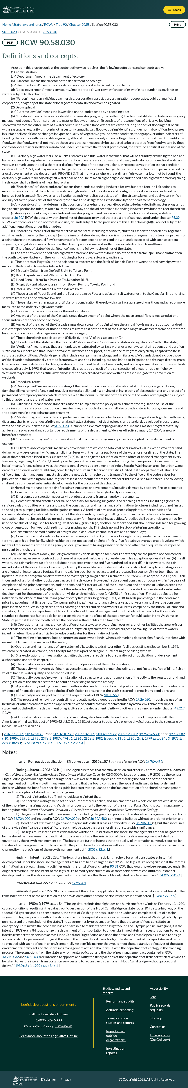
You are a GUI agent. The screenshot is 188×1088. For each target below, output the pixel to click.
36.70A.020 (22, 818)
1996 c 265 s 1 (149, 734)
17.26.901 (79, 883)
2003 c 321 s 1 (98, 849)
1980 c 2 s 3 (135, 738)
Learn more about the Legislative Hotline (48, 1036)
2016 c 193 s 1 (14, 734)
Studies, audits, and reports (116, 990)
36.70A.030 (144, 823)
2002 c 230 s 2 (128, 734)
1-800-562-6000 (49, 1020)
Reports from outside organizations (116, 1035)
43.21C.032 (10, 957)
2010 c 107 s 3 (63, 734)
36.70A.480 (154, 761)
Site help (156, 1018)
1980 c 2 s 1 (23, 966)
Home (6, 24)
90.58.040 (50, 32)
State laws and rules (27, 24)
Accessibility (159, 988)
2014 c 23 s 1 (34, 734)
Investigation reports (115, 1050)
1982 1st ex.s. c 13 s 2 (110, 738)
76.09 (175, 217)
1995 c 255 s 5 (19, 738)
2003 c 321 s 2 (106, 734)
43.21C (179, 708)
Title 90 (61, 24)
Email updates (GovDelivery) (160, 1037)
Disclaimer (48, 1079)
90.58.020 (9, 32)
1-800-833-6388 (63, 1026)
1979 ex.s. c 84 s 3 (157, 738)
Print (177, 24)
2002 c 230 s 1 (170, 875)
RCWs (48, 24)
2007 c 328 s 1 (85, 734)
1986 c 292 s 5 (165, 896)
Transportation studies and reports (120, 1020)
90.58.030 (32, 957)
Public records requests (160, 1007)
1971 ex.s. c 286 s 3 (69, 743)
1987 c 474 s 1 (62, 738)
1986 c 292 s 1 (84, 738)
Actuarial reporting (119, 1010)
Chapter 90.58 (79, 24)
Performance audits (120, 1001)
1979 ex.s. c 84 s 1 (45, 966)
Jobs (153, 997)
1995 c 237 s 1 (41, 738)
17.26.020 (143, 699)
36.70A (19, 217)
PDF (10, 42)
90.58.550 (111, 695)
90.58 (114, 866)
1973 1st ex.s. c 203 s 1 (39, 743)
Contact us (157, 1027)
